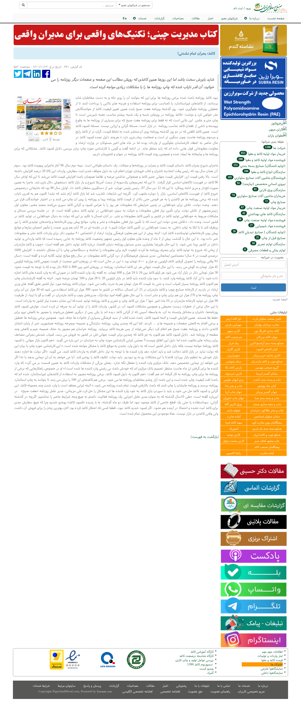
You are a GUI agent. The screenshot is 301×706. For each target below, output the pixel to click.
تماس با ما (223, 685)
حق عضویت (195, 691)
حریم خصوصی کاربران (251, 691)
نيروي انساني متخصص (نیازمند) (261, 183)
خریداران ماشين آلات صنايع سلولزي (258, 195)
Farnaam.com (104, 691)
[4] (55, 132)
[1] (42, 132)
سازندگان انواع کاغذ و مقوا (264, 171)
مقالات (196, 18)
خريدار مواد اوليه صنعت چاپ (263, 207)
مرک (209, 673)
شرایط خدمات (41, 685)
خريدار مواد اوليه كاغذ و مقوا (263, 153)
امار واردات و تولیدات (270, 656)
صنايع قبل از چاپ (270, 237)
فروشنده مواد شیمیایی (267, 225)
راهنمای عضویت (220, 691)
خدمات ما (244, 685)
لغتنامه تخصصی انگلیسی (137, 691)
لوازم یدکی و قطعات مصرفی (264, 249)
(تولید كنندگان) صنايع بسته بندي (259, 165)
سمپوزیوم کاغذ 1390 (200, 664)
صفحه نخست (275, 18)
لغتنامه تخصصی (170, 691)
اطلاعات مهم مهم (272, 651)
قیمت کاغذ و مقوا (272, 660)
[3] (51, 132)
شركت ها (275, 147)
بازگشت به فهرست (205, 436)
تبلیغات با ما (201, 685)
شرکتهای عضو (229, 18)
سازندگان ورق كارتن (269, 189)
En (125, 18)
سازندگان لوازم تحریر (268, 243)
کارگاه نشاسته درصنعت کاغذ (196, 656)
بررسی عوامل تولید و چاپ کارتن (194, 660)
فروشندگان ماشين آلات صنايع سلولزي (256, 177)
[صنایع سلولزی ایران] (270, 7)
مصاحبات (178, 18)
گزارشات (159, 18)
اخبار (210, 18)
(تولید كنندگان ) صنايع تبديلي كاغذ (259, 231)
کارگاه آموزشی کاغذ (202, 651)
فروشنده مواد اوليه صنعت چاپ (261, 219)
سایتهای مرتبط (66, 685)
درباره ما (263, 685)
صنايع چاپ (275, 201)
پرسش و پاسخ (92, 685)
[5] (60, 132)
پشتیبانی (181, 685)
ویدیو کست (206, 668)
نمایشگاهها (272, 668)
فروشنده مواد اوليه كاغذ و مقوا (261, 159)
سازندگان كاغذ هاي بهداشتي (263, 213)
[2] (46, 132)
